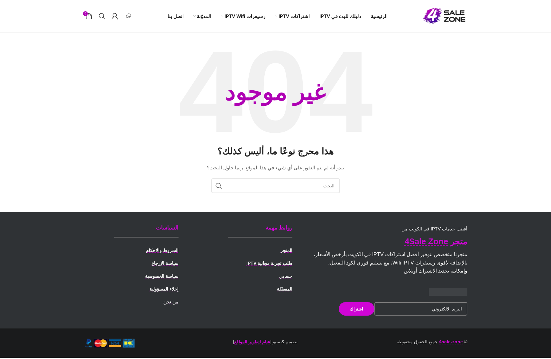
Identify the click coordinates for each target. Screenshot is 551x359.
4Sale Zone (426, 241)
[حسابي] (114, 16)
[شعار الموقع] (444, 15)
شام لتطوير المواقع (252, 341)
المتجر (286, 250)
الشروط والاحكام (162, 250)
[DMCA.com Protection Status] (448, 291)
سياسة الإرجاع (165, 263)
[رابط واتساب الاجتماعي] (128, 16)
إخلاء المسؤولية (164, 289)
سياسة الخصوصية (162, 276)
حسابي (285, 276)
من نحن (171, 301)
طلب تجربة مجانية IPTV (269, 263)
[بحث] (102, 16)
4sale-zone (451, 341)
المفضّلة (284, 289)
